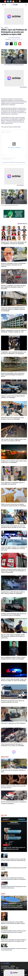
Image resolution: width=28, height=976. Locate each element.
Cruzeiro (5, 903)
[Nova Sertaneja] (10, 1)
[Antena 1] (16, 1)
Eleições (5, 844)
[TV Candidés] (19, 1)
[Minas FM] (13, 1)
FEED (17, 968)
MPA (2, 27)
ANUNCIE (13, 966)
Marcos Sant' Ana (16, 37)
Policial (6, 27)
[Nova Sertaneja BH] (8, 1)
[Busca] (25, 4)
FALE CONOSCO (5, 966)
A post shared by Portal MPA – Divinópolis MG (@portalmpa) (14, 162)
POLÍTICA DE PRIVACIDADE (7, 968)
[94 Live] (5, 1)
